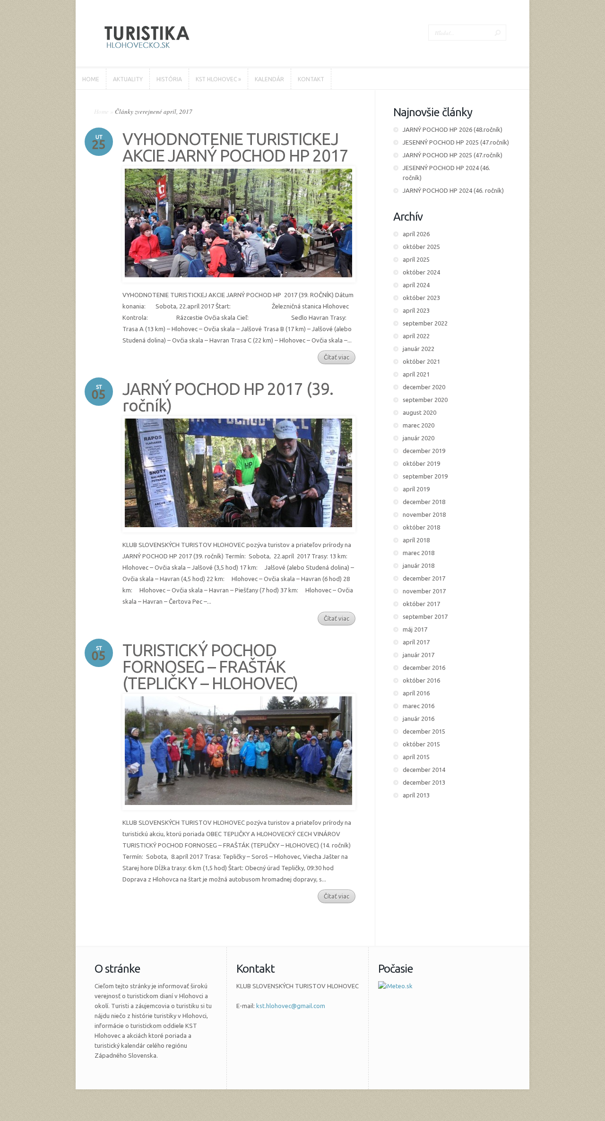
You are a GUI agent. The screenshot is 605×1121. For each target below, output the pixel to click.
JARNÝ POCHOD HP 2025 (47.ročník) (452, 155)
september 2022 (425, 323)
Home (101, 111)
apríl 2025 (416, 259)
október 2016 (421, 680)
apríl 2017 (416, 642)
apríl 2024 (416, 285)
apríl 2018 (416, 540)
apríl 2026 (416, 234)
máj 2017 (415, 629)
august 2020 (419, 412)
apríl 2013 (416, 795)
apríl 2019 (416, 489)
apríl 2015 (416, 756)
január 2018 (418, 565)
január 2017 (418, 654)
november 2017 (424, 591)
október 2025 (421, 246)
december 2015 (424, 731)
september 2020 (425, 399)
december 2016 (424, 667)
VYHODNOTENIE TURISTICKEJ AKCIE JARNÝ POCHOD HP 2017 (235, 147)
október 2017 (421, 603)
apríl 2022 (416, 336)
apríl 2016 (416, 693)
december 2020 (424, 387)
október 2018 (421, 527)
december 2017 (424, 578)
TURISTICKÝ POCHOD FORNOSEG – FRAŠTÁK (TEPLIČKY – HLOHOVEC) (210, 667)
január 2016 (418, 718)
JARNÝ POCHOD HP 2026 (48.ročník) (452, 129)
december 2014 (424, 769)
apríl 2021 (416, 374)
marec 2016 (418, 705)
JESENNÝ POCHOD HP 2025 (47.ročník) (456, 142)
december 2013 (424, 782)
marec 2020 (418, 425)
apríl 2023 (416, 310)
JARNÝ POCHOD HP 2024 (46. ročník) (453, 190)
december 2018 (424, 501)
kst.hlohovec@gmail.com (290, 1005)
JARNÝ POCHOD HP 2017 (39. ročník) (227, 397)
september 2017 (425, 616)
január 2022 (418, 348)
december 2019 (424, 450)
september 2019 (425, 476)
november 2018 (424, 514)
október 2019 (421, 463)
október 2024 (421, 272)
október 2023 (421, 297)
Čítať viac (336, 357)
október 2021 (421, 361)
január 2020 (418, 438)
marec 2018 (418, 552)
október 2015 (421, 744)
